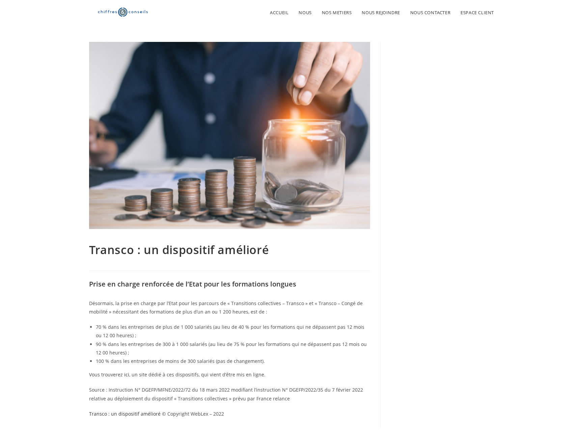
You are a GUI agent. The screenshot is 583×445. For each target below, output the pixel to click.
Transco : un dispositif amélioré (125, 414)
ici (126, 374)
